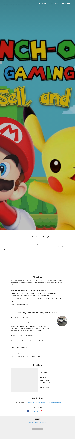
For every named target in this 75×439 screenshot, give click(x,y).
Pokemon (52, 234)
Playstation (24, 234)
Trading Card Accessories (51, 237)
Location (18, 4)
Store (5, 3)
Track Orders (37, 246)
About (12, 4)
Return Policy (43, 422)
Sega (26, 237)
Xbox (44, 234)
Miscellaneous (13, 234)
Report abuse (43, 425)
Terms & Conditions (33, 422)
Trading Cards (36, 234)
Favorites (48, 246)
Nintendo (19, 237)
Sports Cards (36, 237)
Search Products (15, 246)
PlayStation (62, 234)
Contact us (26, 4)
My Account (26, 246)
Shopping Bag (59, 246)
